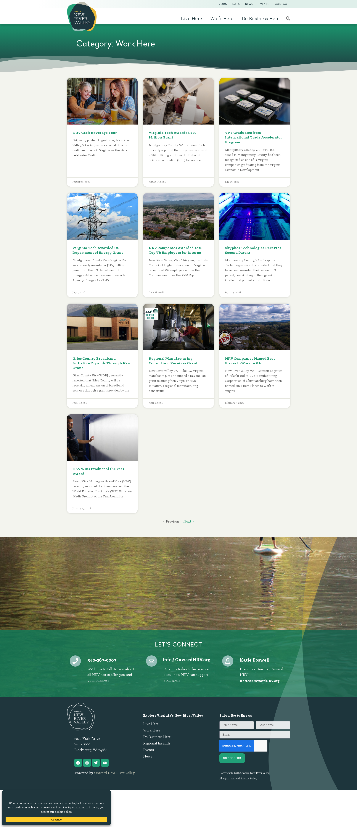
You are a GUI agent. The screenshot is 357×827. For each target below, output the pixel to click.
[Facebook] (78, 763)
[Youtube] (105, 763)
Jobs (223, 4)
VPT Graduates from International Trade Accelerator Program (253, 137)
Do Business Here (260, 18)
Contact (282, 4)
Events (264, 4)
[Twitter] (96, 763)
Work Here (221, 18)
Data (236, 4)
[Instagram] (87, 763)
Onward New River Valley (114, 773)
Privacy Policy (249, 778)
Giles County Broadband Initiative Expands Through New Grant (102, 363)
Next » (188, 521)
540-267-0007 (101, 660)
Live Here (191, 18)
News (249, 4)
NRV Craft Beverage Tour (95, 133)
